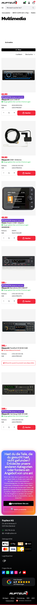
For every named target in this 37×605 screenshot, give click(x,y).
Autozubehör (6, 13)
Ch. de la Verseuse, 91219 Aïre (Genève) (9, 523)
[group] (8, 35)
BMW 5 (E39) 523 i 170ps (21, 13)
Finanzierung (20, 598)
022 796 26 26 (10, 530)
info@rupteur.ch (10, 533)
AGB (33, 598)
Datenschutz (10, 601)
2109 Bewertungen (18, 584)
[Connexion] (29, 3)
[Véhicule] (24, 3)
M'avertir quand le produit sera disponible (19, 363)
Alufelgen (5, 598)
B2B (28, 598)
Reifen (13, 598)
